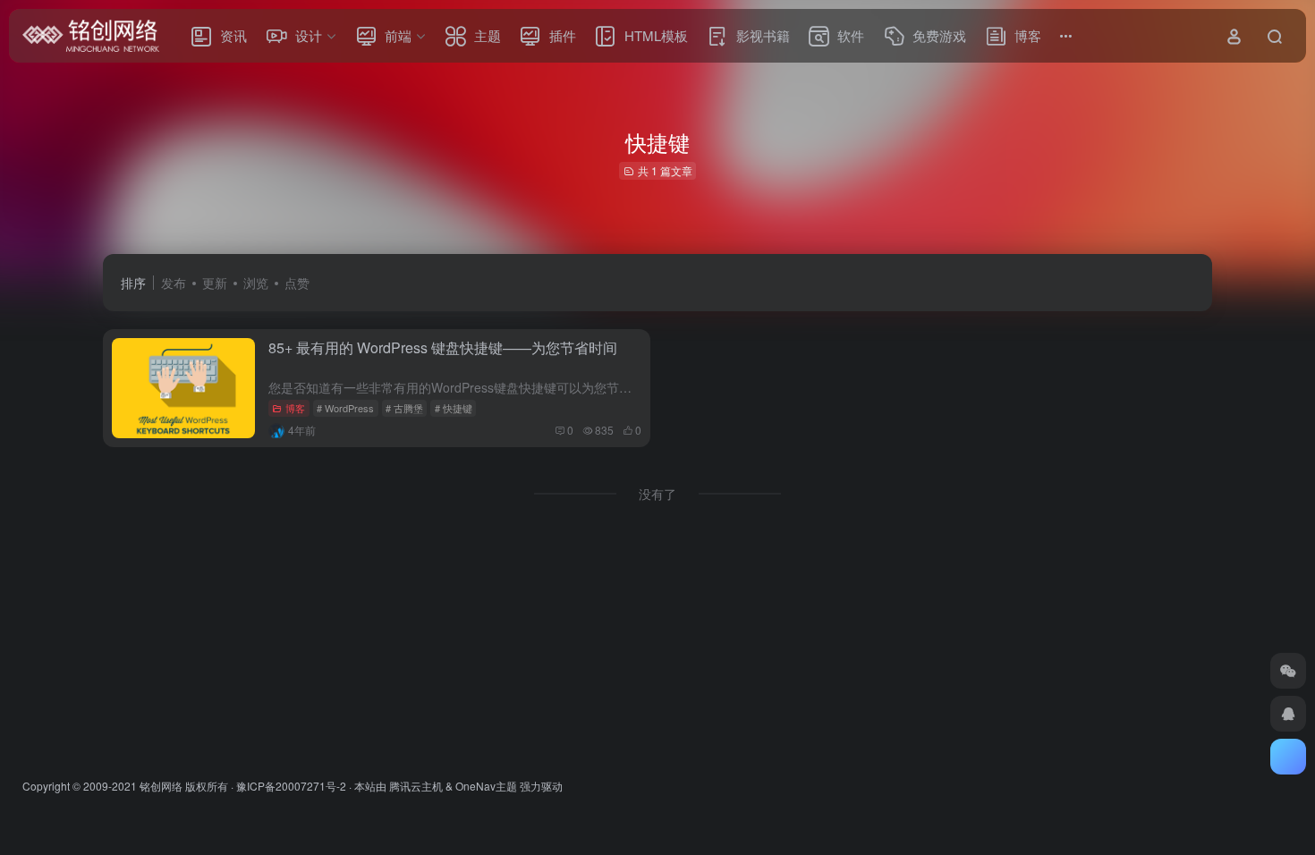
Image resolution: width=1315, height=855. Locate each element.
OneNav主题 (486, 785)
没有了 (657, 494)
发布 (173, 283)
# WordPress (345, 408)
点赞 (297, 283)
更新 (214, 283)
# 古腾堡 (404, 408)
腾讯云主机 (416, 785)
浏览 (255, 283)
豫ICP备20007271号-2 (291, 785)
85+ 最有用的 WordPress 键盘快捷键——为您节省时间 (442, 347)
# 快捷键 (453, 408)
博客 (295, 408)
